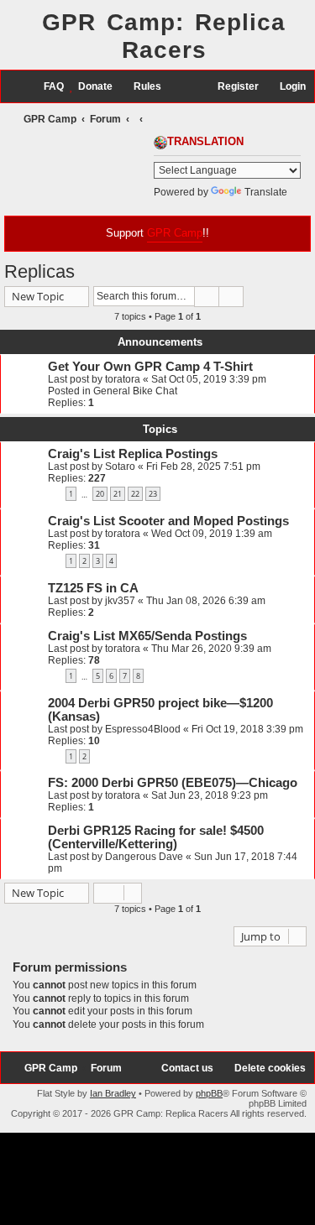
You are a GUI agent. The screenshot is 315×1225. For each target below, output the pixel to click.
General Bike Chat (135, 391)
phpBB (209, 1093)
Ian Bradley (113, 1093)
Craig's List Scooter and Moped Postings (168, 521)
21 (117, 493)
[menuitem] (46, 87)
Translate (265, 192)
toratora (122, 379)
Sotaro (120, 466)
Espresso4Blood (143, 729)
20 (100, 493)
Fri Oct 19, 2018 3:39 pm (247, 729)
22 (135, 493)
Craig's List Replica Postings (133, 454)
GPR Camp (174, 233)
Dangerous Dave (144, 857)
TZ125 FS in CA (93, 588)
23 (153, 493)
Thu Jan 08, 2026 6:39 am (205, 601)
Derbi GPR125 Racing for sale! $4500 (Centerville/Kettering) (156, 837)
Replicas (39, 271)
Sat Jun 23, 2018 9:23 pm (209, 795)
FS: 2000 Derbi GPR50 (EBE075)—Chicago (172, 783)
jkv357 (120, 601)
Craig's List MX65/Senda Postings (147, 636)
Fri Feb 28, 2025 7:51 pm (203, 466)
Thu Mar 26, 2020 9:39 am (211, 648)
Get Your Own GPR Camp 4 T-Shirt (150, 366)
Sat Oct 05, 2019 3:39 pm (208, 379)
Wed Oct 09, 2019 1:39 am (211, 534)
